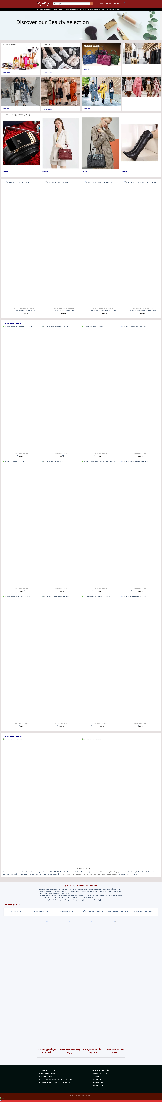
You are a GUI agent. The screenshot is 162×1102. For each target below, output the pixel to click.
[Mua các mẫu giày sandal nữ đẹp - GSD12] (61, 659)
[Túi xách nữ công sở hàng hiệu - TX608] (124, 245)
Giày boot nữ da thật (53, 874)
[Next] (156, 26)
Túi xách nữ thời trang (22, 872)
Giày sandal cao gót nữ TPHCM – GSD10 (140, 725)
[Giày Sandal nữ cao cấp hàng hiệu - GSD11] (101, 659)
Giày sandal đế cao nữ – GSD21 (101, 455)
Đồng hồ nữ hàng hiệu (86, 9)
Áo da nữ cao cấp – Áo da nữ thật (128, 874)
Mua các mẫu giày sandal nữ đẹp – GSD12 (61, 725)
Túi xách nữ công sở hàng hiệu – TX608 (124, 311)
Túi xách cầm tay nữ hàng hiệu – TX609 (84, 311)
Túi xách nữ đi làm (48, 872)
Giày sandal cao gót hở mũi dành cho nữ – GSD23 (21, 455)
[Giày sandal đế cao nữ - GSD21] (101, 389)
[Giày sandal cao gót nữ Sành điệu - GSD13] (22, 659)
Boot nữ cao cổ (142, 872)
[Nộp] (91, 3)
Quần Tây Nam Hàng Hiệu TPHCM (110, 9)
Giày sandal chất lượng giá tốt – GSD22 (61, 455)
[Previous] (5, 26)
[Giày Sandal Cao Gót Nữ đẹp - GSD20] (140, 389)
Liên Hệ (96, 9)
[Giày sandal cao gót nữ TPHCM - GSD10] (140, 659)
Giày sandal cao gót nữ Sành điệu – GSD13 (22, 725)
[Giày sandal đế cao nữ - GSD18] (61, 524)
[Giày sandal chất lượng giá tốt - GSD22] (61, 389)
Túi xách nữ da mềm (60, 872)
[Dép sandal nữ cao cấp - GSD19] (22, 524)
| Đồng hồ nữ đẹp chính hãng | (92, 900)
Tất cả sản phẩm (57, 9)
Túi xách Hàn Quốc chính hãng (89, 872)
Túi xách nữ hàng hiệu (44, 9)
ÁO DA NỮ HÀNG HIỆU (70, 9)
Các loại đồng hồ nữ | (59, 900)
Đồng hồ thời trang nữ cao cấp (74, 900)
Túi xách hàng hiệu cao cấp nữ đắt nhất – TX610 (44, 311)
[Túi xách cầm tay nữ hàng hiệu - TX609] (84, 245)
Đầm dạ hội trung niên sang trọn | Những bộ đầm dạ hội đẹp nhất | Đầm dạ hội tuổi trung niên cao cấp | (69, 889)
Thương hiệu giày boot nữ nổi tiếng (20, 874)
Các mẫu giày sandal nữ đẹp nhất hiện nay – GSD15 (100, 590)
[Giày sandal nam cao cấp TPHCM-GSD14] (140, 524)
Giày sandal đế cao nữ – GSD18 (61, 590)
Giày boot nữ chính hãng (39, 874)
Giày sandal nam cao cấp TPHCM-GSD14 (140, 590)
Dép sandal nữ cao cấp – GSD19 (21, 590)
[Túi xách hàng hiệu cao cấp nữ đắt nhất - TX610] (45, 245)
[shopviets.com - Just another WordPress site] (44, 3)
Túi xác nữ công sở (36, 872)
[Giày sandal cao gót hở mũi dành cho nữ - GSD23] (22, 389)
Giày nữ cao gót (132, 872)
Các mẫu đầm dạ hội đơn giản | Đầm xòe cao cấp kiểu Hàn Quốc (58, 896)
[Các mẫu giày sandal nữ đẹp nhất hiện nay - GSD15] (101, 524)
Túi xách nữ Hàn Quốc (73, 872)
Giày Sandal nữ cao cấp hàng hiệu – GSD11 (101, 725)
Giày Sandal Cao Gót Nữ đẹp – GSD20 (140, 455)
